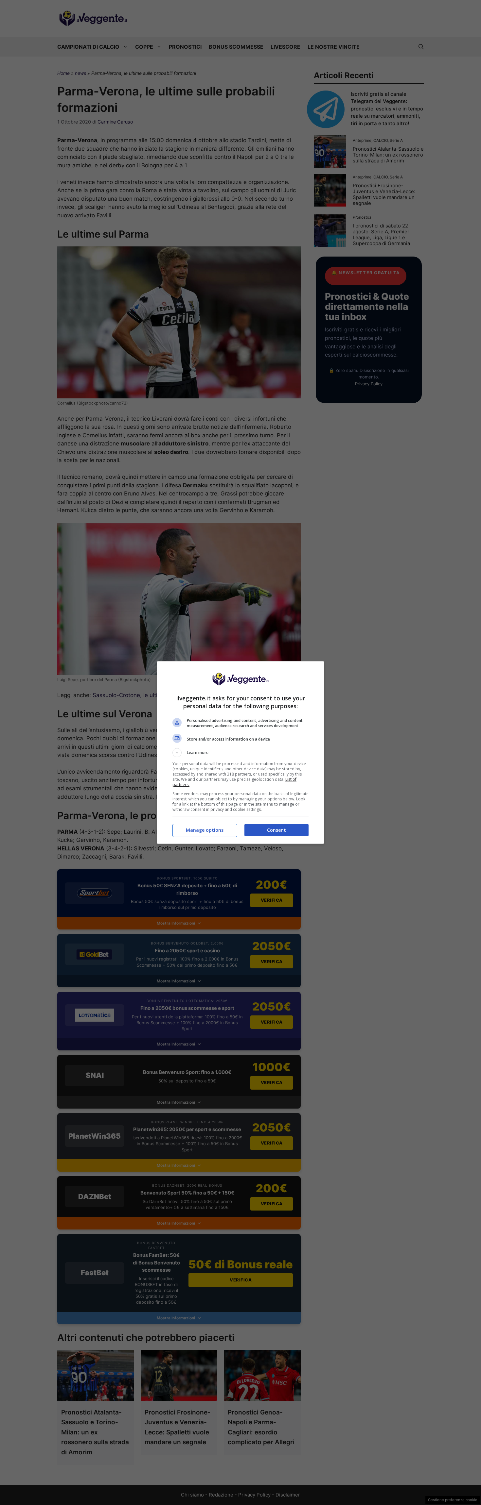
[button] (240, 752)
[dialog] (240, 752)
